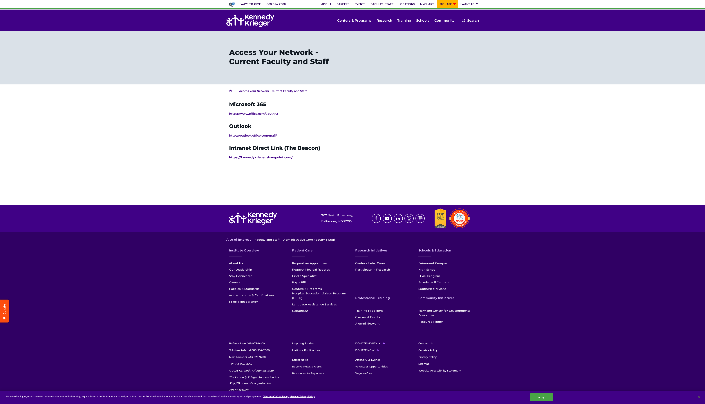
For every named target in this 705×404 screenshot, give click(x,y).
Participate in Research (372, 269)
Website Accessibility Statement (439, 370)
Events (360, 4)
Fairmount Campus (433, 263)
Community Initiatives (436, 298)
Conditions (300, 311)
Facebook (376, 218)
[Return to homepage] (250, 20)
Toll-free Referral (249, 350)
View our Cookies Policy (276, 396)
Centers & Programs (354, 21)
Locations (407, 4)
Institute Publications (306, 350)
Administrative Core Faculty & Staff (309, 239)
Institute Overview (244, 250)
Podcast (420, 218)
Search (473, 20)
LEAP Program (429, 276)
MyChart (427, 4)
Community (444, 21)
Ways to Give (251, 4)
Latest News (300, 359)
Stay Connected (241, 276)
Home (230, 91)
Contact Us (425, 343)
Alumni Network (367, 323)
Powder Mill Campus (433, 282)
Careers (343, 4)
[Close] (699, 397)
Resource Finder (430, 321)
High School (427, 269)
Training (404, 21)
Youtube (387, 218)
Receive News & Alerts (307, 366)
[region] (352, 397)
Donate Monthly (367, 343)
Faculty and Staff (267, 239)
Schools (422, 21)
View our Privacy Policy (302, 396)
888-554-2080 (276, 4)
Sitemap (424, 363)
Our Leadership (240, 269)
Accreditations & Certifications (252, 295)
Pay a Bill (299, 282)
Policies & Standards (244, 289)
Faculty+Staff (382, 4)
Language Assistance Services (314, 304)
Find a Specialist (304, 276)
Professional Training (372, 298)
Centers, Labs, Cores (370, 263)
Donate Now (365, 350)
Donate (446, 4)
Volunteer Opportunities (371, 366)
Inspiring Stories (303, 343)
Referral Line (247, 343)
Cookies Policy (428, 350)
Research (384, 21)
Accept (541, 397)
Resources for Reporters (308, 373)
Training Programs (369, 310)
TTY (240, 363)
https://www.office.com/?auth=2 (253, 113)
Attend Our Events (367, 359)
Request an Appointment (311, 263)
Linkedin (398, 218)
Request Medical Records (311, 269)
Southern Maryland (432, 289)
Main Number (247, 357)
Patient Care (302, 250)
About (326, 4)
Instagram (409, 218)
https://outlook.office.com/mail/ (253, 135)
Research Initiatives (371, 250)
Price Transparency (243, 301)
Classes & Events (367, 317)
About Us (236, 263)
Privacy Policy (427, 357)
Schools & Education (434, 250)
